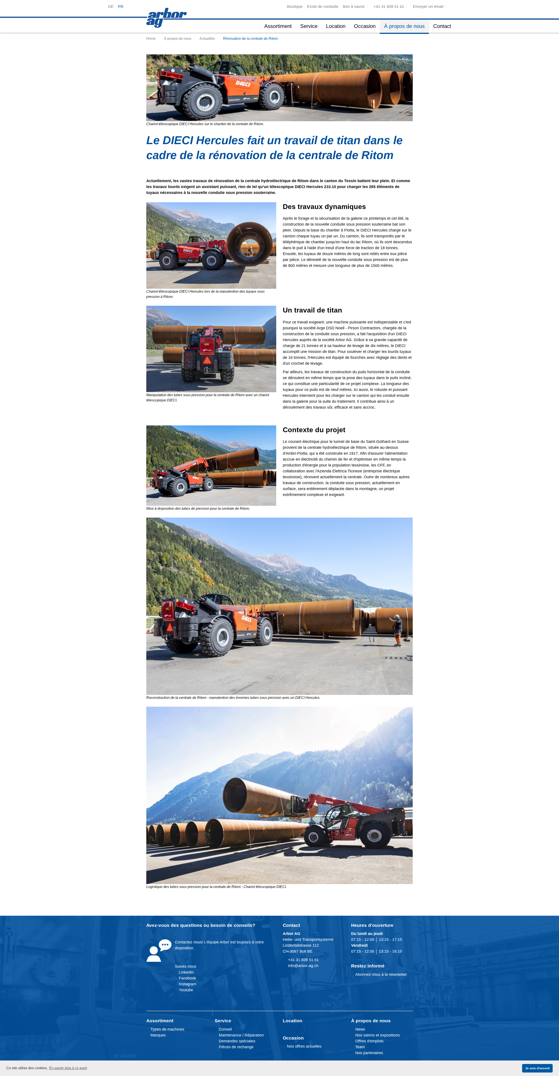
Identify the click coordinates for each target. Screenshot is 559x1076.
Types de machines (166, 1029)
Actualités (207, 38)
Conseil (225, 1029)
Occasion (293, 1037)
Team (359, 1047)
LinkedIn (186, 972)
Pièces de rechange (236, 1047)
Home (151, 38)
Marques (157, 1035)
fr (120, 6)
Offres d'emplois (368, 1041)
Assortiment (159, 1020)
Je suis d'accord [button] (537, 1068)
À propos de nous (177, 38)
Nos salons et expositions (377, 1035)
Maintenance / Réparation (241, 1035)
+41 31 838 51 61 (303, 960)
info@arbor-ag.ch (303, 966)
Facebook (187, 978)
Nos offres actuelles (303, 1046)
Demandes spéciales (237, 1041)
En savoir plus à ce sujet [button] (68, 1068)
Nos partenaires (368, 1053)
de (111, 6)
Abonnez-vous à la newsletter (380, 974)
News (359, 1029)
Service (223, 1020)
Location (292, 1020)
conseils (243, 925)
